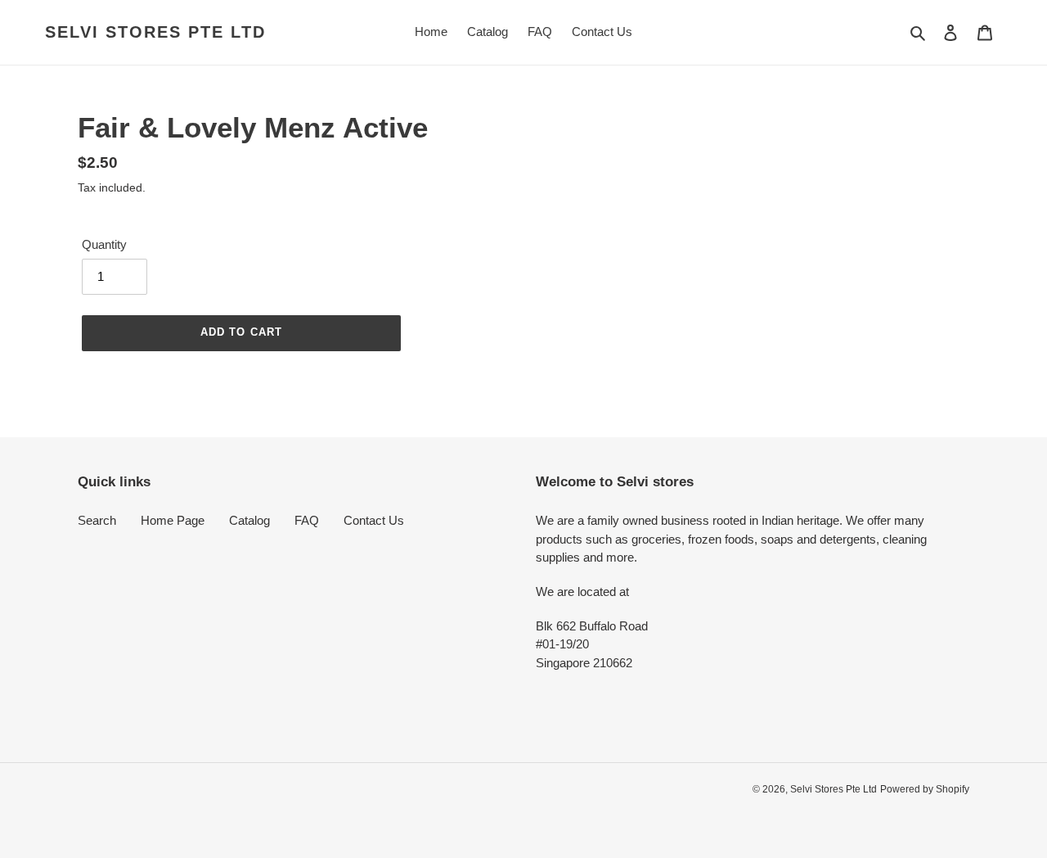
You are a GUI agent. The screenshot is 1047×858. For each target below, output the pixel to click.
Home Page (172, 520)
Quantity (104, 244)
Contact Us (374, 520)
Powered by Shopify (924, 789)
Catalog (249, 520)
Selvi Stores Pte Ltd (155, 32)
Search (97, 520)
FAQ (306, 520)
